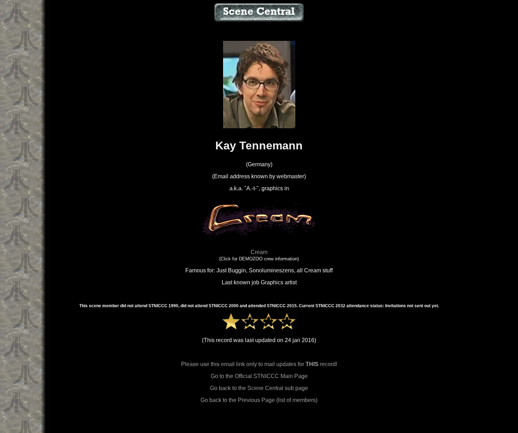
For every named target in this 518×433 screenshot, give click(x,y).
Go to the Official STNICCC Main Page (259, 376)
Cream (259, 252)
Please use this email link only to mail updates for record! (259, 364)
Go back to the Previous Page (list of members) (259, 400)
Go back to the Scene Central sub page (259, 388)
